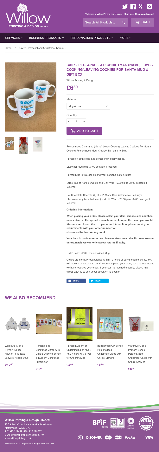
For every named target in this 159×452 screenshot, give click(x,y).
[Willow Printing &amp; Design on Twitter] (125, 8)
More (124, 38)
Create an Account (144, 13)
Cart (145, 22)
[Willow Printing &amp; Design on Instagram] (150, 8)
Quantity (72, 115)
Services (13, 38)
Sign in (128, 13)
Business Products (45, 38)
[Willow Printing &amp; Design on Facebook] (133, 8)
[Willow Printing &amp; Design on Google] (141, 8)
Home (8, 48)
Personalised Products (90, 38)
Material (71, 99)
